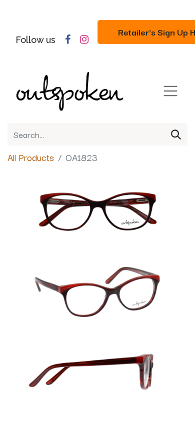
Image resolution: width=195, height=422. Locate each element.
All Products (31, 157)
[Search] (176, 134)
